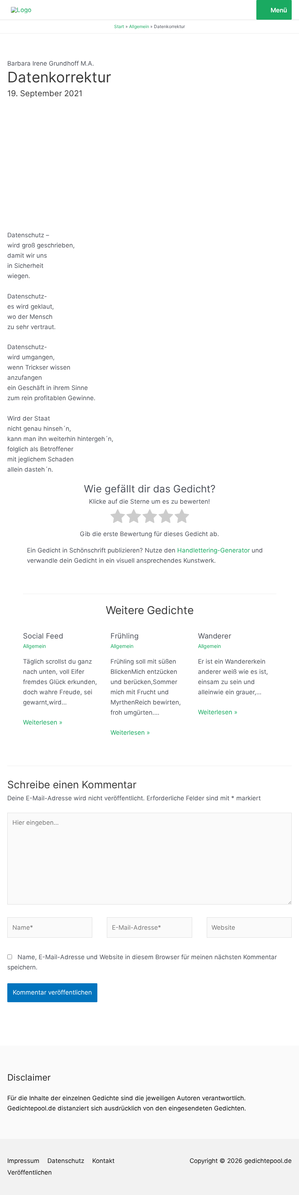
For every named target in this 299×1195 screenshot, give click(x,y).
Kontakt (103, 1160)
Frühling (124, 636)
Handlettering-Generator (213, 550)
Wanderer (214, 636)
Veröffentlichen (29, 1172)
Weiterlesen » (42, 722)
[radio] (117, 517)
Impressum (23, 1160)
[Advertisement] (149, 163)
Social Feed (43, 636)
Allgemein (34, 646)
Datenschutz (65, 1160)
